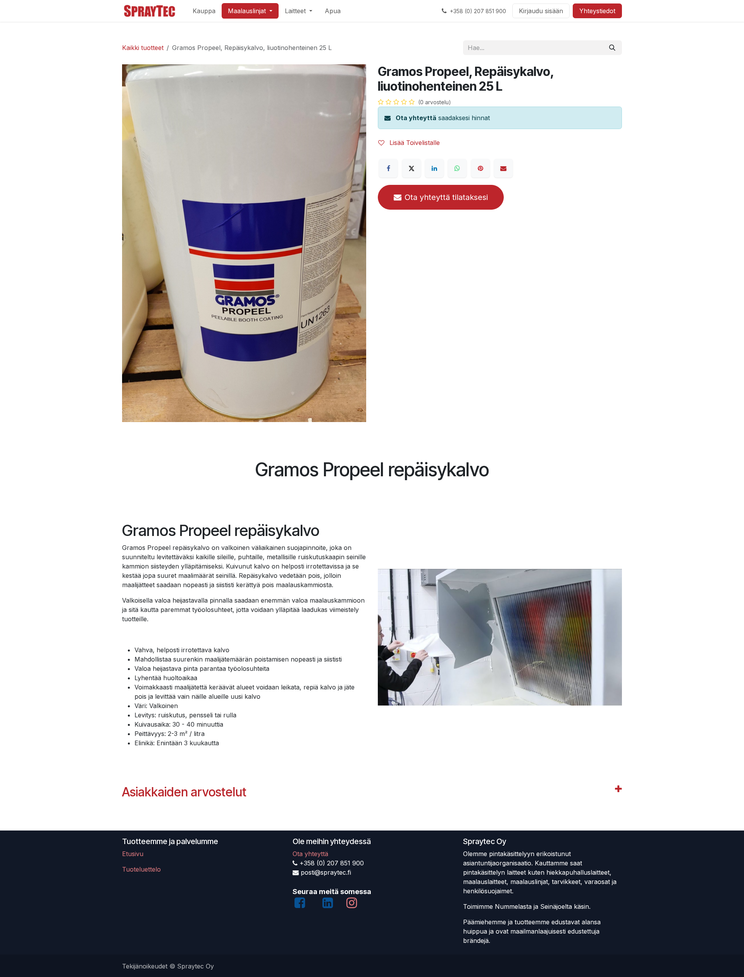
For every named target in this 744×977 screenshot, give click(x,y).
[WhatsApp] (457, 168)
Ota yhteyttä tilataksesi (446, 197)
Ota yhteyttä (416, 118)
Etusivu (132, 854)
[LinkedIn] (434, 168)
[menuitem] (204, 11)
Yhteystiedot (597, 11)
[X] (411, 168)
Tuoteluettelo (141, 869)
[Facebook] (388, 168)
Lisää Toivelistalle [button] (414, 142)
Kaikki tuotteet (143, 48)
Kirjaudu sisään (541, 11)
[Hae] (612, 47)
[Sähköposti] (503, 168)
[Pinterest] (480, 168)
